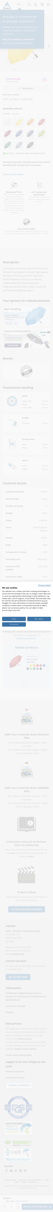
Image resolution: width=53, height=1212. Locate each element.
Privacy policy (44, 585)
